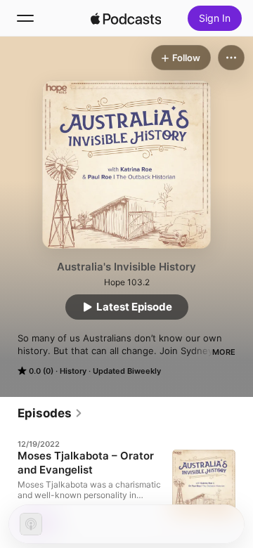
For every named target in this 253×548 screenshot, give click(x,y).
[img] (125, 18)
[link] (50, 413)
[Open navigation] (25, 18)
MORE (223, 352)
